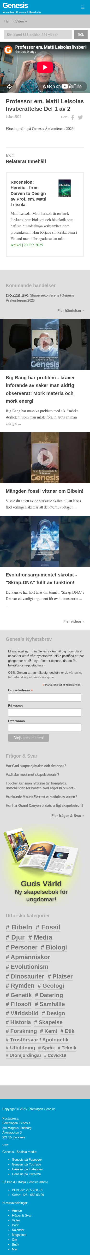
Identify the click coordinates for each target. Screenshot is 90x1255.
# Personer (21, 947)
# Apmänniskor (28, 957)
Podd (15, 1225)
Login (5, 1144)
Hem (8, 21)
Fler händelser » (70, 311)
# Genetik (19, 995)
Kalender (18, 1230)
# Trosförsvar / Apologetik (37, 1039)
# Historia (18, 1022)
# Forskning (21, 1031)
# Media (40, 937)
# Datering (49, 995)
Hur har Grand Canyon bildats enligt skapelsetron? (44, 805)
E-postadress (20, 690)
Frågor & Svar (21, 1215)
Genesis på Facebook (27, 1159)
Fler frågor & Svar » (67, 816)
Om (14, 1239)
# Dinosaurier (25, 976)
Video (19, 21)
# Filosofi (18, 1004)
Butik (15, 1244)
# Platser (60, 976)
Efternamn (16, 721)
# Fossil (48, 927)
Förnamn (15, 706)
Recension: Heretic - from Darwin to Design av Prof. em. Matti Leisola (28, 193)
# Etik (67, 1031)
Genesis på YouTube (26, 1164)
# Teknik (67, 1047)
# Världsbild (22, 1013)
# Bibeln (19, 927)
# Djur (15, 937)
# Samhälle (50, 1004)
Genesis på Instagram (27, 1169)
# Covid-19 (55, 1055)
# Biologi (54, 947)
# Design (53, 1013)
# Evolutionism (27, 966)
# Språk (46, 1047)
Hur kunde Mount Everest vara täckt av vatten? (41, 797)
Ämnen (17, 1210)
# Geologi (51, 985)
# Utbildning (20, 1047)
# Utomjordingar (23, 1055)
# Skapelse (48, 1022)
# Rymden (20, 985)
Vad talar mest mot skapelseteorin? (32, 775)
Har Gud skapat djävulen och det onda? (36, 766)
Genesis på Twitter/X (26, 1174)
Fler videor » (73, 621)
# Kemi (48, 1031)
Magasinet (19, 1235)
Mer (14, 1249)
